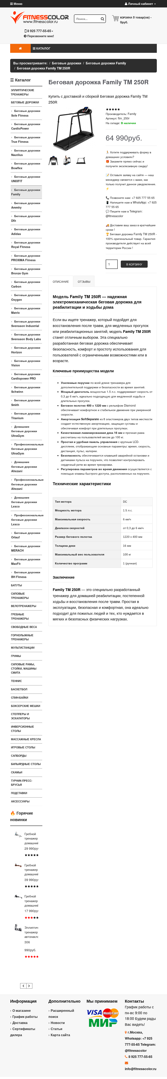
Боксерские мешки (25, 706)
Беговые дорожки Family (25, 192)
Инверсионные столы (22, 729)
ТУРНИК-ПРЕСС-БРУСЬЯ (21, 783)
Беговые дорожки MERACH (25, 548)
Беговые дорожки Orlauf (25, 535)
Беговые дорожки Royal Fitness (25, 244)
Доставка (19, 1022)
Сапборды (18, 756)
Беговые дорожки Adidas (25, 231)
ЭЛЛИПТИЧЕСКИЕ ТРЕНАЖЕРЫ (22, 92)
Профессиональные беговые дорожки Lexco (26, 519)
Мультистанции (22, 647)
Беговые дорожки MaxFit (25, 561)
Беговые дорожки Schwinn (25, 389)
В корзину (134, 264)
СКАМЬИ (16, 772)
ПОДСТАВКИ (19, 793)
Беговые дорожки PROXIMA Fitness (25, 257)
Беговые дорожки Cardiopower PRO (25, 376)
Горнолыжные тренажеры (22, 637)
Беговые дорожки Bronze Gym (25, 271)
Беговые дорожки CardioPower (25, 126)
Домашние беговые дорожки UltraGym (24, 431)
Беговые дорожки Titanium (25, 415)
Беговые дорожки (25, 102)
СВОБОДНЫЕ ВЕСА (24, 627)
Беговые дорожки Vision (25, 363)
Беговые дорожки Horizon (25, 349)
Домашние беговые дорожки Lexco (24, 502)
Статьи (56, 1028)
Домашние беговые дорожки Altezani (24, 466)
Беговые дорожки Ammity (25, 205)
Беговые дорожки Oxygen (25, 297)
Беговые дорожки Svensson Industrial (25, 323)
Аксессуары (20, 801)
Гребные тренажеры (20, 616)
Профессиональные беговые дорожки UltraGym (26, 448)
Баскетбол (19, 689)
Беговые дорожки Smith (25, 402)
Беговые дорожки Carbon (25, 284)
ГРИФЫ (16, 656)
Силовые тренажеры (20, 596)
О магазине (21, 1010)
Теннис (16, 681)
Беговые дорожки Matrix (25, 310)
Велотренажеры (23, 606)
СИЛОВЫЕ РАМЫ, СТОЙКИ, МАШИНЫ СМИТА (23, 668)
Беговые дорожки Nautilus (25, 152)
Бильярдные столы (26, 764)
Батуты (16, 585)
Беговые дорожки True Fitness (25, 139)
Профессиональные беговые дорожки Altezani (26, 484)
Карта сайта (60, 1034)
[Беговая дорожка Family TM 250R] (53, 160)
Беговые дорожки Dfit (25, 218)
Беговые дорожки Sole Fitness (25, 113)
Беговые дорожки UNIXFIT (25, 178)
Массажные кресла (26, 739)
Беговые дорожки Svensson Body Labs (26, 336)
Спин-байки (19, 697)
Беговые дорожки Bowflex (25, 165)
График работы (25, 1016)
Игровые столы (23, 747)
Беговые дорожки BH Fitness (25, 574)
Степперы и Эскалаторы (20, 716)
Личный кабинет (140, 3)
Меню (17, 3)
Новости (58, 1022)
